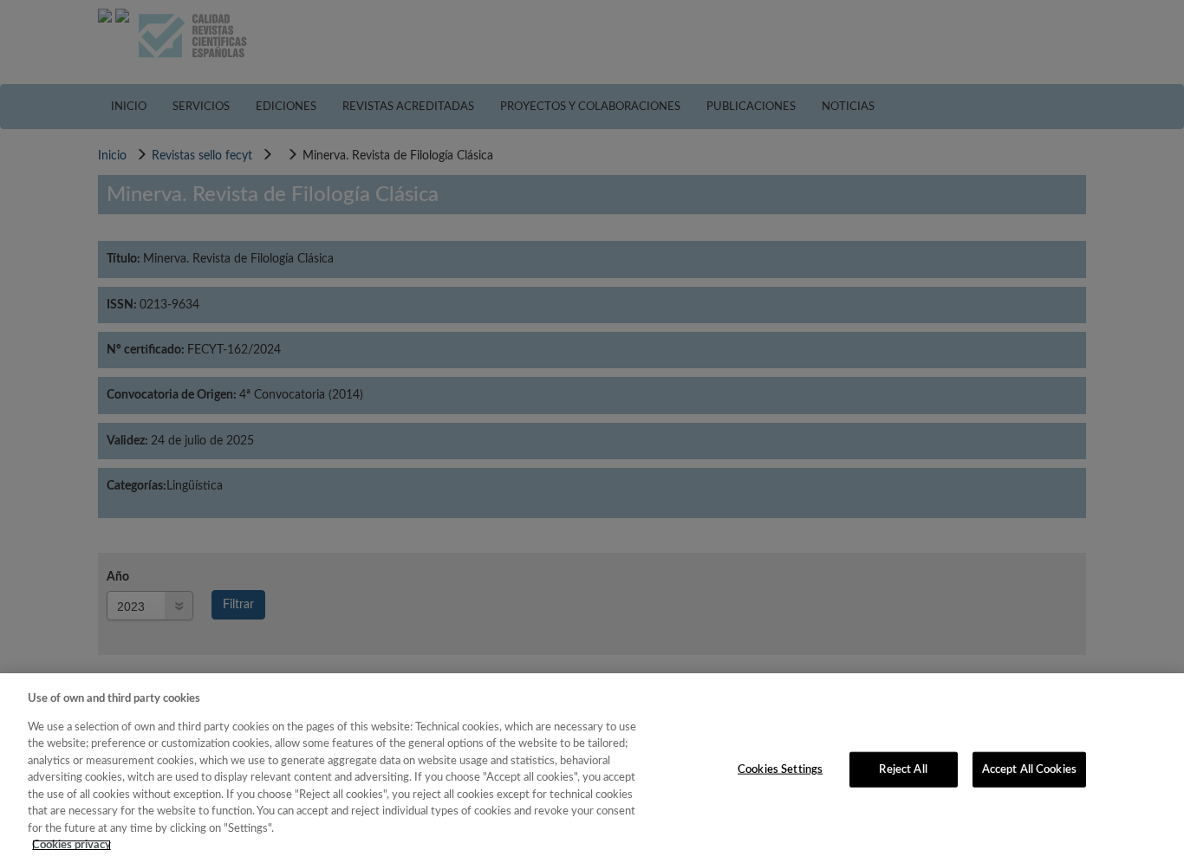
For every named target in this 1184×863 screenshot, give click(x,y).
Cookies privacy (71, 845)
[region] (592, 768)
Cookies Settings (780, 769)
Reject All (903, 769)
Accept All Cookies (1029, 769)
